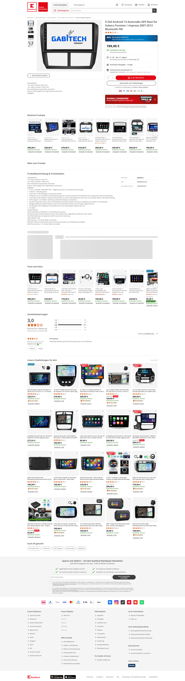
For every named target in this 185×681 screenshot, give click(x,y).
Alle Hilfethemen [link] (68, 642)
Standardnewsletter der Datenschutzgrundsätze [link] (64, 583)
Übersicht (66, 615)
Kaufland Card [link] (101, 623)
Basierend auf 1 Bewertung (37, 328)
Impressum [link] (90, 677)
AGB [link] (118, 677)
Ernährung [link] (100, 641)
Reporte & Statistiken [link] (137, 615)
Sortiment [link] (100, 626)
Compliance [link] (99, 677)
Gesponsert (30, 137)
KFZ (31, 648)
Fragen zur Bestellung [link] (70, 645)
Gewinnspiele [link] (101, 637)
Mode (32, 637)
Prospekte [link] (100, 619)
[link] (79, 4)
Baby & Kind (34, 630)
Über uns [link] (134, 619)
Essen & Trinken (35, 652)
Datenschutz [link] (109, 677)
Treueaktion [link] (101, 634)
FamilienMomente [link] (103, 645)
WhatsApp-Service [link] (103, 648)
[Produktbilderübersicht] (30, 45)
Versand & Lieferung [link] (70, 660)
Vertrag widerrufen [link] (69, 653)
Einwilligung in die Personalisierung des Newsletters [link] (65, 589)
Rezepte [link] (99, 630)
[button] (70, 320)
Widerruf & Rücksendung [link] (71, 649)
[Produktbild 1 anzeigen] (31, 23)
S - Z (64, 630)
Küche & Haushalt (35, 626)
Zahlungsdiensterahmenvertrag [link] (141, 631)
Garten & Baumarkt (36, 623)
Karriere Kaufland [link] (136, 650)
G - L (64, 623)
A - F (64, 619)
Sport (31, 645)
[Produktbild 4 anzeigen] (31, 44)
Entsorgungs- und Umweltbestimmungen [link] (134, 677)
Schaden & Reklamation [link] (71, 656)
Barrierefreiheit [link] (153, 677)
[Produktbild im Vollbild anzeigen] (69, 45)
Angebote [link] (100, 615)
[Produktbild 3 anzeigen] (31, 37)
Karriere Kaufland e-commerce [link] (141, 653)
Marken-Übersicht (36, 655)
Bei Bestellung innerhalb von (124, 59)
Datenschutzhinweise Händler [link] (140, 634)
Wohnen (32, 634)
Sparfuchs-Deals (35, 615)
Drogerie (32, 641)
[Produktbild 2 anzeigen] (31, 30)
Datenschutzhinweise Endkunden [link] (141, 638)
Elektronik (33, 619)
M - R (65, 626)
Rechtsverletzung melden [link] (71, 663)
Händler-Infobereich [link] (103, 660)
